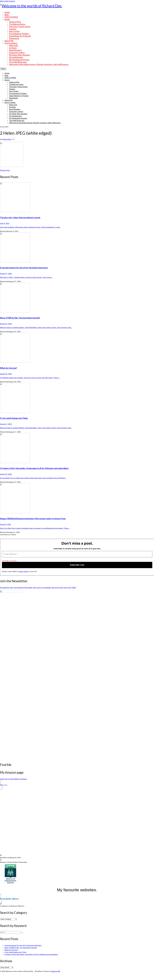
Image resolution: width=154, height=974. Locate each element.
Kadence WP (55, 971)
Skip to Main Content (7, 1)
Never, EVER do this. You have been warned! (21, 948)
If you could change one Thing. (16, 952)
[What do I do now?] (77, 348)
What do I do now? (11, 950)
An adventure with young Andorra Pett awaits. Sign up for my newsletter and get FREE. (38, 587)
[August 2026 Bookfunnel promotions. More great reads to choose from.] (77, 498)
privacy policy (23, 571)
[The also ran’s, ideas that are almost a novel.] (77, 197)
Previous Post (5, 170)
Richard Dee (6, 139)
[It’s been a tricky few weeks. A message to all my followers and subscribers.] (77, 448)
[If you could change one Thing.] (77, 398)
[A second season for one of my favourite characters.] (77, 247)
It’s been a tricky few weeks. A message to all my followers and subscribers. (31, 954)
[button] (77, 785)
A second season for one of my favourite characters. (23, 945)
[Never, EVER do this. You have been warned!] (77, 298)
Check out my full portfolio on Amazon (13, 779)
